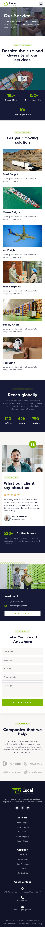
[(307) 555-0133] (22, 897)
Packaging (9, 363)
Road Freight (10, 174)
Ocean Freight (11, 212)
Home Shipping (12, 286)
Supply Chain (11, 325)
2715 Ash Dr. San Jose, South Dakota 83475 (22, 892)
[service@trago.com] (22, 906)
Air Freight (9, 250)
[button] (41, 4)
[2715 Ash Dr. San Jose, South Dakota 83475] (22, 888)
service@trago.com (22, 909)
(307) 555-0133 (22, 900)
